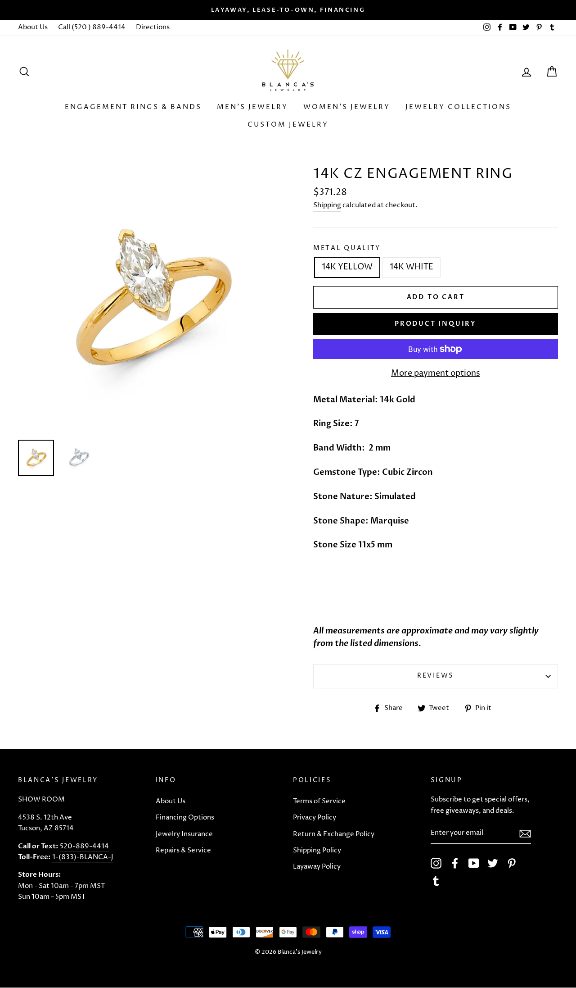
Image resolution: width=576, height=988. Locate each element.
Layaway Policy (317, 866)
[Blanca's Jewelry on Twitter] (492, 863)
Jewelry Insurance (184, 834)
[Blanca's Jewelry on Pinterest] (511, 863)
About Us (33, 27)
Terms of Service (319, 801)
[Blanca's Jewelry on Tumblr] (436, 880)
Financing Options (185, 817)
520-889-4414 (84, 846)
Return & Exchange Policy (333, 834)
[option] (288, 10)
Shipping (327, 205)
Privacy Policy (314, 817)
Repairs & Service (183, 850)
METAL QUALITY (347, 248)
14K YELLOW (347, 267)
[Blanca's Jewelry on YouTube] (473, 863)
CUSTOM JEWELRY (288, 124)
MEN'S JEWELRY (252, 107)
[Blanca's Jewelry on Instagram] (436, 863)
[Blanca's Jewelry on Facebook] (455, 863)
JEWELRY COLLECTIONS (458, 107)
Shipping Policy (317, 850)
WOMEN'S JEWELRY (346, 107)
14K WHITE (411, 267)
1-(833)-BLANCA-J (82, 857)
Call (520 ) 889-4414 (92, 27)
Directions (153, 27)
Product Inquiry (436, 323)
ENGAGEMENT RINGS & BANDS (133, 107)
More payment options (435, 373)
